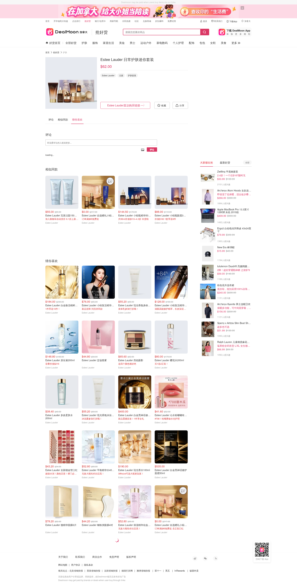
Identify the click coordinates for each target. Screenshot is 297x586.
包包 (202, 43)
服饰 (95, 43)
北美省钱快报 (76, 570)
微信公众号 (205, 558)
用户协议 (75, 564)
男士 (132, 43)
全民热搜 (126, 20)
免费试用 (172, 20)
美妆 (122, 43)
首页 (47, 20)
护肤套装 (132, 75)
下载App (233, 21)
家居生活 (108, 43)
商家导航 (114, 20)
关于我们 (63, 556)
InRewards (179, 570)
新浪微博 (194, 558)
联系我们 (218, 20)
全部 (247, 162)
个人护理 (178, 43)
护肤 (84, 43)
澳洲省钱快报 (143, 570)
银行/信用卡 (100, 20)
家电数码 (162, 43)
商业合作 (97, 556)
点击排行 (76, 20)
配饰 (191, 43)
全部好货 (70, 43)
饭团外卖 (194, 570)
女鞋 (213, 43)
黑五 (167, 570)
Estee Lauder (108, 75)
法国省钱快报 (111, 570)
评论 (152, 149)
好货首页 (54, 43)
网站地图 (62, 564)
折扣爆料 (159, 20)
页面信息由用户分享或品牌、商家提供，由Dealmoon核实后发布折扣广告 (92, 576)
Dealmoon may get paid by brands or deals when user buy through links (91, 580)
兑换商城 (147, 20)
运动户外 (145, 43)
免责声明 (114, 556)
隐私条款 (88, 564)
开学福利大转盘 (61, 20)
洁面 (121, 75)
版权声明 (131, 556)
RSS (215, 558)
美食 (223, 43)
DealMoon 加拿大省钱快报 (66, 31)
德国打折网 (127, 570)
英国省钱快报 (93, 570)
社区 (137, 20)
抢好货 (88, 20)
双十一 (158, 570)
